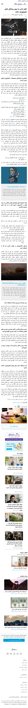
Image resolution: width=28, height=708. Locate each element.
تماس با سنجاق (24, 687)
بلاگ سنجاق (24, 663)
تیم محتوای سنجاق (17, 402)
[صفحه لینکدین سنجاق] (17, 653)
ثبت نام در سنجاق (23, 677)
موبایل (13, 123)
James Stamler (11, 399)
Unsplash (20, 399)
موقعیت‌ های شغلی (23, 667)
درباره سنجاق (24, 670)
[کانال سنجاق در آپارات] (7, 653)
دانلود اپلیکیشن (24, 692)
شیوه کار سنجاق (23, 685)
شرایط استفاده (23, 697)
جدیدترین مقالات (15, 570)
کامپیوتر (22, 105)
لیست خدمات (24, 689)
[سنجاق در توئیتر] (10, 653)
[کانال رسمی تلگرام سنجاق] (20, 653)
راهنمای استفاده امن (14, 697)
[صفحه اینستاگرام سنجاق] (14, 653)
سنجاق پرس (24, 665)
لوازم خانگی (12, 116)
